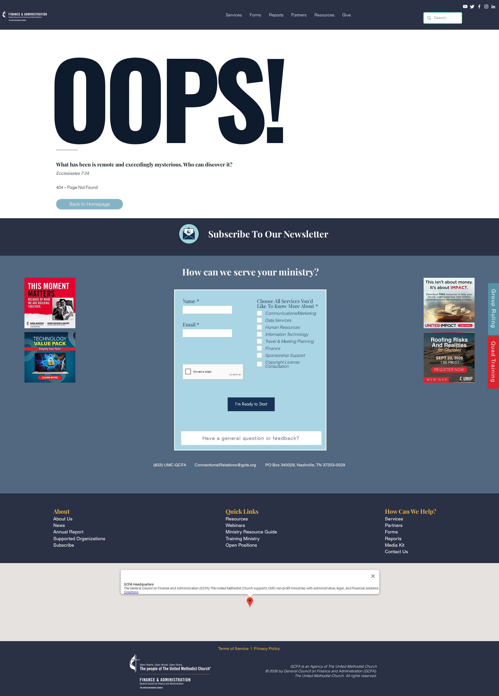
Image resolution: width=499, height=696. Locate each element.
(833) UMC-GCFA (169, 464)
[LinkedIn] (493, 6)
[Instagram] (486, 6)
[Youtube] (465, 6)
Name (189, 301)
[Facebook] (479, 6)
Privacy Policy (267, 648)
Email (189, 324)
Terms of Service (233, 648)
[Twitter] (472, 6)
